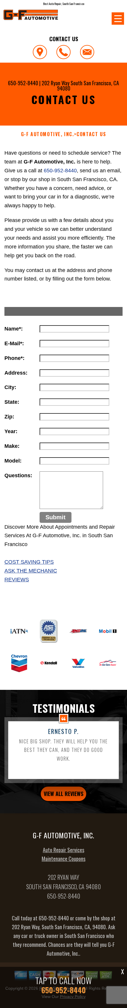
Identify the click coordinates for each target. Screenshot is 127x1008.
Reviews (16, 580)
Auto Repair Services (63, 850)
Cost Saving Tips (29, 562)
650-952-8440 (23, 83)
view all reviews (63, 793)
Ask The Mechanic (30, 571)
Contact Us (91, 134)
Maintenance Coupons (63, 858)
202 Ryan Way (55, 83)
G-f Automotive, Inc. (47, 134)
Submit (55, 517)
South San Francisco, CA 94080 (88, 85)
